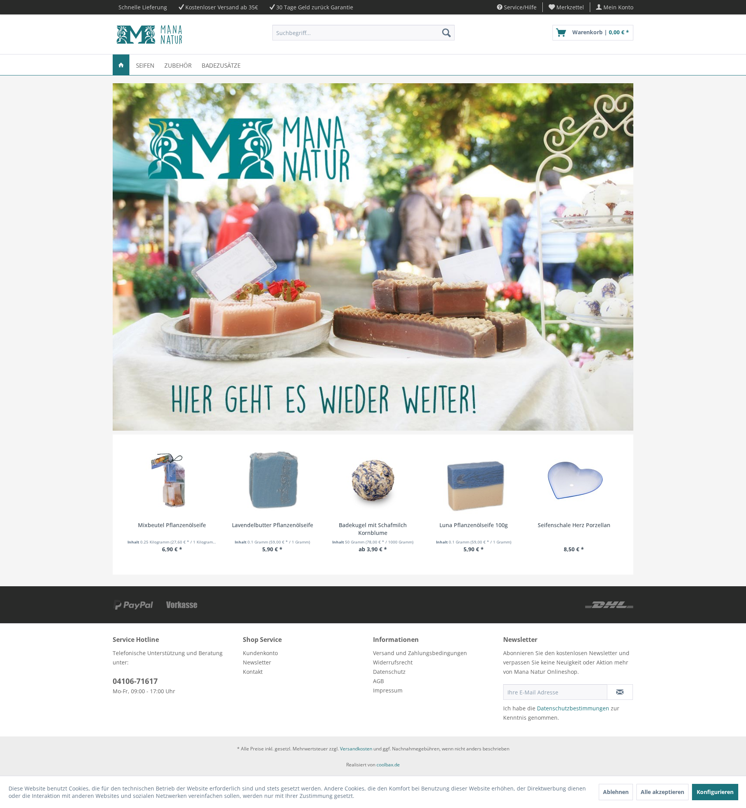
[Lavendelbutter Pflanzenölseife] (272, 480)
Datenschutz (389, 671)
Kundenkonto (260, 653)
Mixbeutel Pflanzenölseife (172, 525)
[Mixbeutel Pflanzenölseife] (171, 480)
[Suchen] (446, 32)
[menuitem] (566, 7)
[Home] (121, 64)
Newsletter (257, 662)
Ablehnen (616, 792)
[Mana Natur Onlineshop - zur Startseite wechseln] (149, 34)
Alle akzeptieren (662, 792)
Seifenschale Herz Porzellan (574, 525)
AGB (378, 681)
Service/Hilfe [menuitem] (519, 7)
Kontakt (253, 671)
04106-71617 (135, 681)
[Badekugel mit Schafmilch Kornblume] (373, 480)
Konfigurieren (715, 792)
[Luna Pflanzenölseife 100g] (473, 480)
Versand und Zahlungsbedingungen (420, 653)
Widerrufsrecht (393, 662)
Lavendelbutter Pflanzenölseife (272, 525)
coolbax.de (388, 764)
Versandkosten (356, 748)
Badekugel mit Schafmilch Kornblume (373, 528)
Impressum (388, 690)
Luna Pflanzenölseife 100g (473, 525)
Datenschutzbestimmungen (573, 708)
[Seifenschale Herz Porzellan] (574, 480)
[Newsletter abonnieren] (620, 692)
